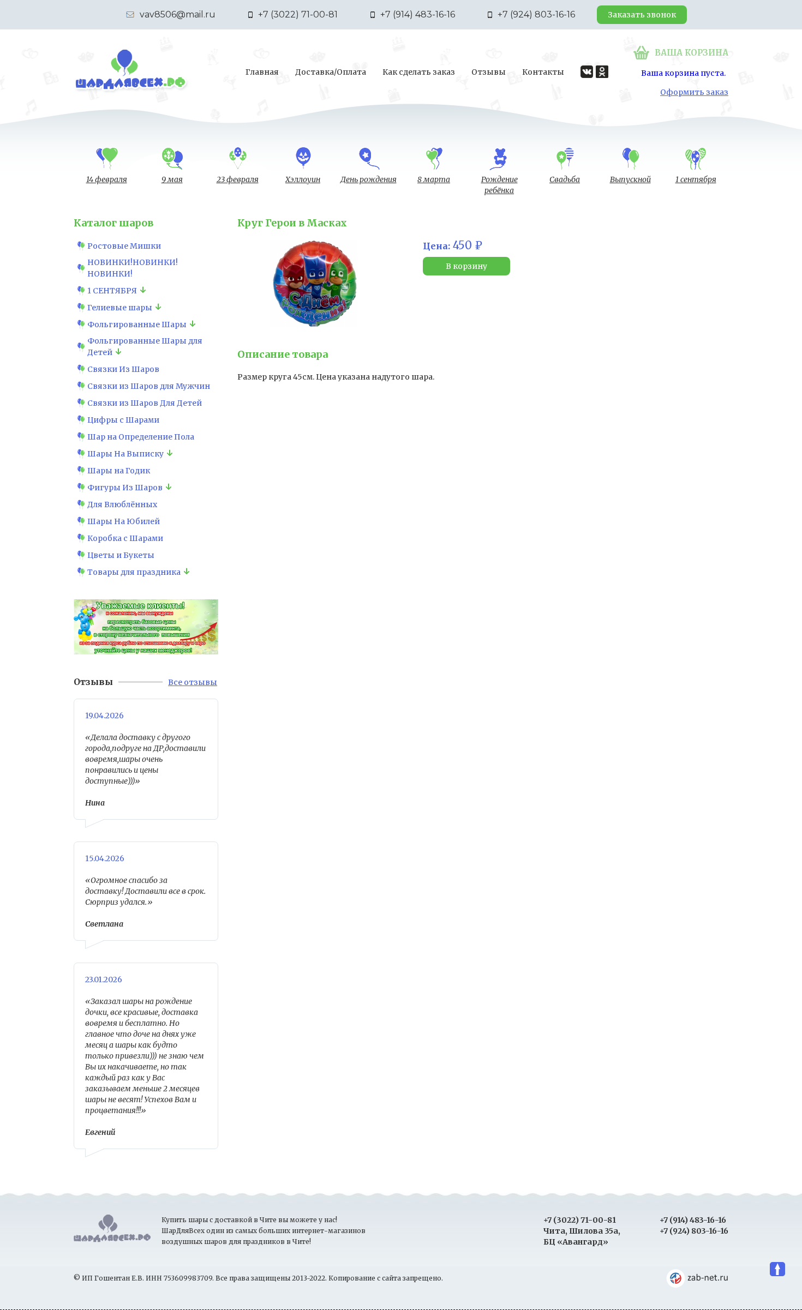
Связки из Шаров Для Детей (144, 403)
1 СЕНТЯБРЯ (112, 291)
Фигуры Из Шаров (125, 487)
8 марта (433, 179)
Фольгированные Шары (137, 324)
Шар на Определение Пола (140, 437)
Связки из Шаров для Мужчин (148, 386)
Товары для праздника (134, 572)
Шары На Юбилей (123, 521)
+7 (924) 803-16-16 (536, 14)
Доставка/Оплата (330, 72)
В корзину (466, 266)
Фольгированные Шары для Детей (144, 346)
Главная (262, 72)
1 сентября (695, 179)
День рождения (368, 179)
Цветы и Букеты (120, 555)
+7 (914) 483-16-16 (417, 14)
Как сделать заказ (418, 72)
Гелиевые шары (119, 308)
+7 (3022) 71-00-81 (298, 14)
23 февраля (238, 179)
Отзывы (488, 72)
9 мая (172, 179)
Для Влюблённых (122, 504)
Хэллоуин (302, 179)
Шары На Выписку (125, 454)
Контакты (543, 72)
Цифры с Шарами (123, 420)
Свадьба (564, 179)
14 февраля (106, 179)
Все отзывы (192, 682)
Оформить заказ (694, 92)
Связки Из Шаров (123, 369)
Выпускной (630, 179)
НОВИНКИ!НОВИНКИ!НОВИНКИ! (132, 268)
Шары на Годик (118, 471)
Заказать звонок (642, 15)
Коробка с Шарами (125, 538)
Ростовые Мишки (124, 246)
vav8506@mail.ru (178, 14)
